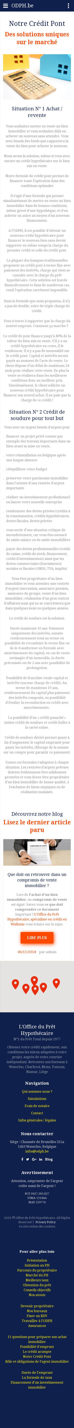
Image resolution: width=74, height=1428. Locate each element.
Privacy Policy (46, 1222)
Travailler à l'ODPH (37, 1321)
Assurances (37, 1326)
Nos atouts (37, 1295)
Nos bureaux (37, 1311)
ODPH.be (23, 6)
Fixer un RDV (37, 1316)
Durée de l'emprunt (37, 1373)
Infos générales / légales (37, 1120)
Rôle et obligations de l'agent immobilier (37, 1361)
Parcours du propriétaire (37, 1270)
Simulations (37, 1099)
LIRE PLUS (37, 937)
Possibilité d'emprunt (37, 1347)
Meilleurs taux (37, 1280)
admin (51, 952)
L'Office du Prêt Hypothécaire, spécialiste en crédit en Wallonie (37, 919)
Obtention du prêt (37, 1285)
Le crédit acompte (37, 1352)
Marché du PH (37, 1275)
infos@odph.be (37, 1151)
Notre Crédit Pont (37, 1357)
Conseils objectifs (37, 1290)
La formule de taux (37, 1378)
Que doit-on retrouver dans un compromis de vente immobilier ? (37, 880)
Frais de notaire (37, 1106)
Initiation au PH (37, 1265)
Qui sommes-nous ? (37, 1091)
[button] (34, 981)
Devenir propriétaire (37, 1306)
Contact (37, 1113)
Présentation (37, 1260)
